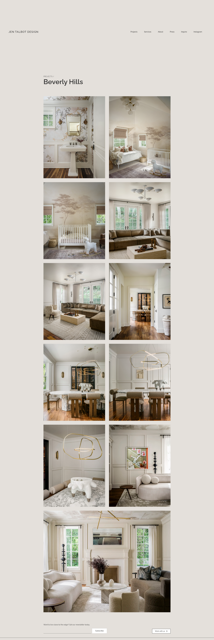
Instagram (198, 32)
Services (147, 32)
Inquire (184, 32)
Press (172, 32)
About (160, 32)
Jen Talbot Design (23, 31)
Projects (134, 32)
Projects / (48, 76)
